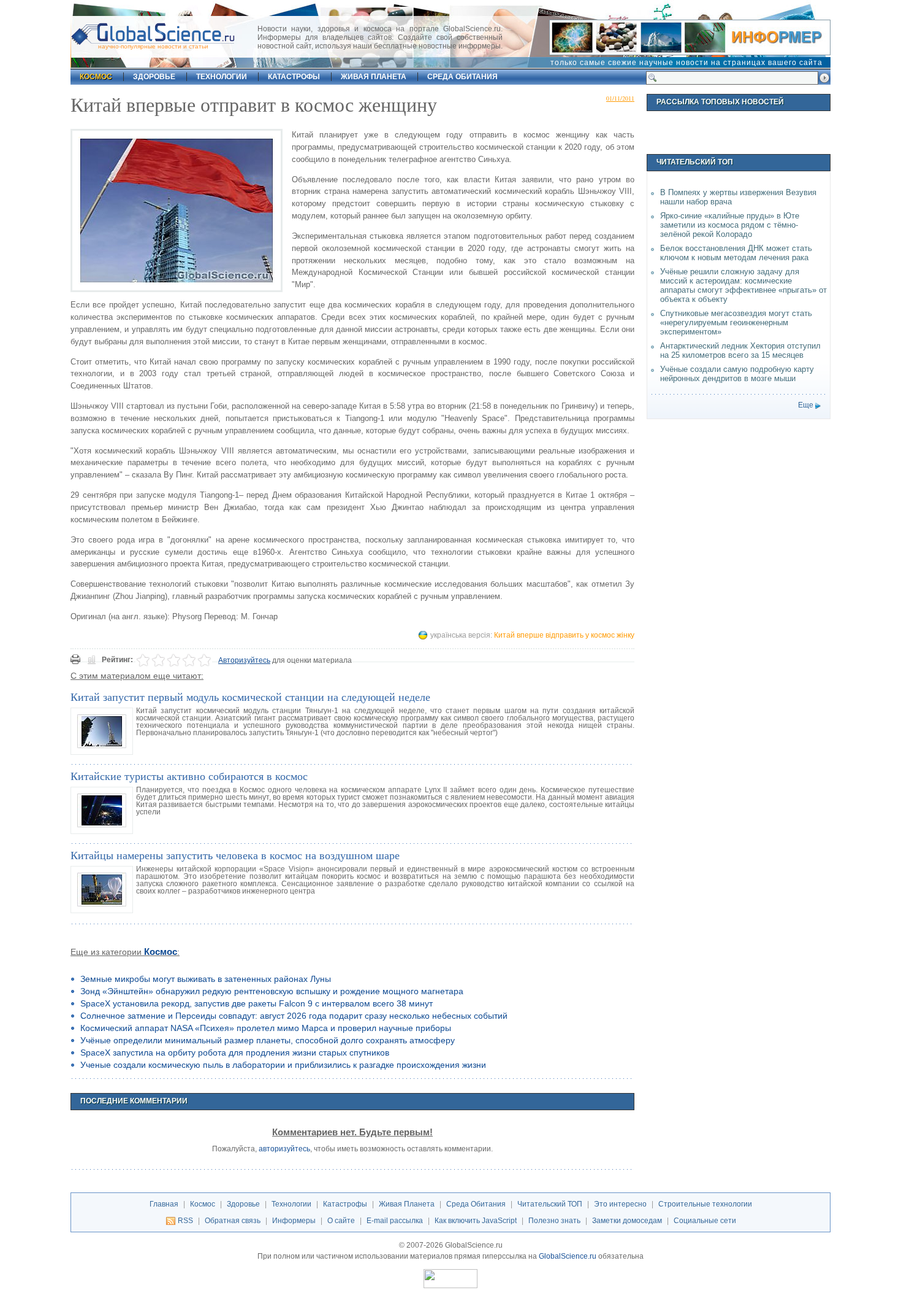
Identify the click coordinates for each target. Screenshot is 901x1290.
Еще (805, 405)
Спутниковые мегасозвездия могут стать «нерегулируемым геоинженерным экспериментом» (736, 322)
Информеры (294, 1220)
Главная (164, 1204)
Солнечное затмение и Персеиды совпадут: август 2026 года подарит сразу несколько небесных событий (294, 1016)
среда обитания (462, 76)
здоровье (154, 76)
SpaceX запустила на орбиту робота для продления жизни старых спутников (234, 1052)
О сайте (341, 1220)
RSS (185, 1220)
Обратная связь (232, 1220)
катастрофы (294, 76)
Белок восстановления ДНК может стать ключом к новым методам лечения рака (736, 253)
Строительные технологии (705, 1204)
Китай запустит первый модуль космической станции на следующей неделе (250, 696)
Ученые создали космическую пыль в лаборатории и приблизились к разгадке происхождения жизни (283, 1065)
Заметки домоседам (627, 1220)
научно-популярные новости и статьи (153, 46)
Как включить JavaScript (476, 1220)
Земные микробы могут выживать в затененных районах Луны (205, 979)
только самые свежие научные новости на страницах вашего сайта (686, 62)
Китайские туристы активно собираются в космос (189, 775)
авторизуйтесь (284, 1149)
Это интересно (620, 1204)
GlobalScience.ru (567, 1256)
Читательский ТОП (549, 1204)
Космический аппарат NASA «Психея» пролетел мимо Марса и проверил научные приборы (265, 1028)
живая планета (373, 76)
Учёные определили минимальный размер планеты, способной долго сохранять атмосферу (267, 1040)
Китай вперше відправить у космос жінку (564, 635)
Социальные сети (705, 1220)
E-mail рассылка (395, 1220)
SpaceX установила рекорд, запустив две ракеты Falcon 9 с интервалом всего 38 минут (256, 1003)
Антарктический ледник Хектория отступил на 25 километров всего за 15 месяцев (740, 350)
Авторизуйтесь (244, 660)
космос (96, 76)
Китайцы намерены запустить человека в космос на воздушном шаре (235, 855)
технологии (221, 76)
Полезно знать (554, 1220)
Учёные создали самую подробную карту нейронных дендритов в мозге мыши (737, 374)
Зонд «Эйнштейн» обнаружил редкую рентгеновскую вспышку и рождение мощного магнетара (271, 991)
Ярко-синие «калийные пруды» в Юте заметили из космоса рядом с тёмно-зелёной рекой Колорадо (729, 225)
